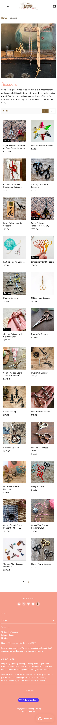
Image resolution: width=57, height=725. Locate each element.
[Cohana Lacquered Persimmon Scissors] (14, 169)
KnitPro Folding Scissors (14, 262)
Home (4, 18)
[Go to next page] (33, 582)
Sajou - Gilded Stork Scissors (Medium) (12, 374)
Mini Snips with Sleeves (42, 145)
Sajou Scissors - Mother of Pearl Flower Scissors (14, 146)
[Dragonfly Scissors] (42, 319)
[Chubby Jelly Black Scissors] (42, 169)
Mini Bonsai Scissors (40, 411)
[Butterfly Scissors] (14, 433)
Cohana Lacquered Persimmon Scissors (12, 185)
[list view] (52, 111)
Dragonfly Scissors (39, 334)
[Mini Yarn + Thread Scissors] (42, 433)
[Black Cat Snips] (14, 397)
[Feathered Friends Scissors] (14, 472)
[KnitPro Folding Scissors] (14, 247)
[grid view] (45, 111)
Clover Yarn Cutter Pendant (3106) (39, 526)
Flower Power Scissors (41, 564)
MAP (34, 643)
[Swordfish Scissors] (42, 358)
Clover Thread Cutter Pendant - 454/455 (12, 526)
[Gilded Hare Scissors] (42, 283)
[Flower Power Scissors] (42, 549)
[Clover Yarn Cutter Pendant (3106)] (42, 510)
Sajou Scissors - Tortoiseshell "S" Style (41, 224)
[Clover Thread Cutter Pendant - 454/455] (14, 510)
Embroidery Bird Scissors (42, 262)
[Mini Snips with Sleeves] (42, 131)
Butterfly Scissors (11, 447)
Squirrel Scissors (10, 298)
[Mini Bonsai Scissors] (42, 397)
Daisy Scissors (37, 486)
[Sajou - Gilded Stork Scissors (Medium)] (14, 358)
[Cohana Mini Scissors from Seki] (14, 549)
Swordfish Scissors (39, 373)
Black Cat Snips (10, 411)
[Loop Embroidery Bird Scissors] (14, 208)
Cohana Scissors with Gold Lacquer (13, 335)
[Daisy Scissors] (42, 472)
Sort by (6, 111)
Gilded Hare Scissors (40, 298)
